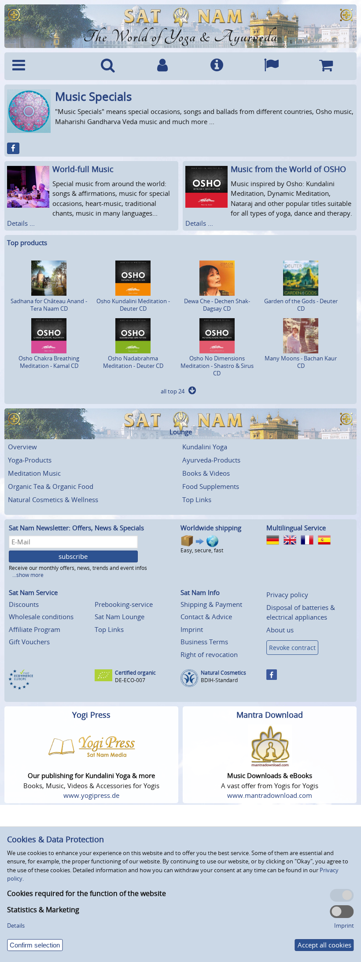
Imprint (191, 629)
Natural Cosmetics (223, 672)
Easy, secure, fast (201, 550)
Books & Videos (206, 473)
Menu (44, 66)
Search (108, 66)
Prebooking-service (124, 604)
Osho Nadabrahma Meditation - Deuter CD (133, 362)
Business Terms (204, 641)
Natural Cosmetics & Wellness (53, 499)
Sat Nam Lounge (119, 616)
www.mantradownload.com (269, 795)
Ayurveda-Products (211, 459)
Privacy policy (287, 594)
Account (162, 66)
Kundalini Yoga (204, 446)
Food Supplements (210, 486)
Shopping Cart (325, 66)
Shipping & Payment (211, 604)
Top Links (196, 499)
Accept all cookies (324, 944)
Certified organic (135, 672)
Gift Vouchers (29, 641)
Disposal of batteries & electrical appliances (300, 612)
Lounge (180, 432)
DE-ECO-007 (130, 680)
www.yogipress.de (91, 795)
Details (16, 925)
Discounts (24, 604)
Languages (271, 66)
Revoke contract (292, 647)
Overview (22, 446)
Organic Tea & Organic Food (50, 486)
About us (280, 629)
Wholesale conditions (41, 616)
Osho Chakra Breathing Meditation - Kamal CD (48, 362)
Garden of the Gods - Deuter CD (301, 304)
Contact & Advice (206, 616)
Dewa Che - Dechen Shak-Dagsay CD (217, 304)
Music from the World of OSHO (288, 169)
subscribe (73, 556)
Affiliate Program (34, 629)
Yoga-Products (30, 459)
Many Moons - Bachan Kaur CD (301, 362)
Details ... (21, 223)
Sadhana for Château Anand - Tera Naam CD (49, 304)
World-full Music (83, 169)
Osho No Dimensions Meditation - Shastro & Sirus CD (217, 365)
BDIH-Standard (219, 680)
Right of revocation (209, 654)
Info (217, 66)
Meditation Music (34, 473)
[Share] (13, 148)
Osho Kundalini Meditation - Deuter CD (133, 304)
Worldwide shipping (210, 527)
